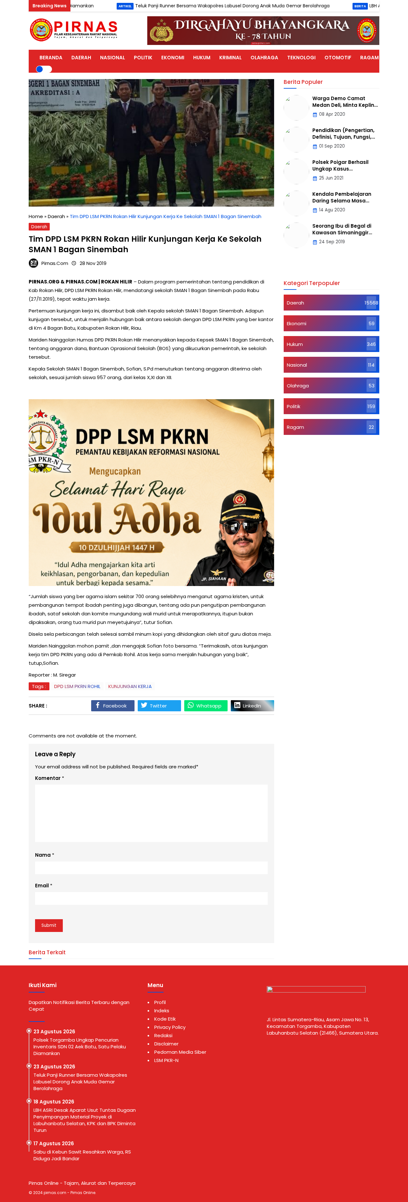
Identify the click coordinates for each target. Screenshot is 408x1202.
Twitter (158, 705)
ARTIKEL (397, 57)
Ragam (295, 427)
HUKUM (201, 57)
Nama (43, 855)
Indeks (161, 1010)
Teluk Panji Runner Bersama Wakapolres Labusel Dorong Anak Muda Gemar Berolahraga (201, 6)
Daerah (39, 227)
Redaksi (163, 1035)
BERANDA (51, 57)
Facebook (115, 705)
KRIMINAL (230, 57)
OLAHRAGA (264, 57)
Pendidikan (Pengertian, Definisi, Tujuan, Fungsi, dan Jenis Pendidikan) (343, 137)
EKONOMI (172, 57)
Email (42, 885)
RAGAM (369, 57)
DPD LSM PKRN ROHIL (77, 686)
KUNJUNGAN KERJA (130, 686)
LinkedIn (252, 705)
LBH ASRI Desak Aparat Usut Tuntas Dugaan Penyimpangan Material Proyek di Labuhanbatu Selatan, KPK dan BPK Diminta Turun (84, 1120)
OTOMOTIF (337, 57)
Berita (328, 6)
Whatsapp (209, 705)
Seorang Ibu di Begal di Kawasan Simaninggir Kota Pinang (341, 233)
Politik (293, 406)
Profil (160, 1002)
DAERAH (81, 57)
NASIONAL (112, 57)
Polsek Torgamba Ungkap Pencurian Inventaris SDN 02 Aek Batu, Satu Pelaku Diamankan (79, 1047)
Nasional (297, 365)
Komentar (48, 778)
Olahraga (298, 385)
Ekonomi (296, 323)
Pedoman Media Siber (180, 1052)
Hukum (295, 344)
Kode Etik (165, 1018)
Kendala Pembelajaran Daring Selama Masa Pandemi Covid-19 (341, 201)
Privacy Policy (170, 1027)
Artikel (93, 6)
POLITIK (143, 57)
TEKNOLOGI (301, 57)
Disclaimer (166, 1043)
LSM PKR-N (166, 1060)
